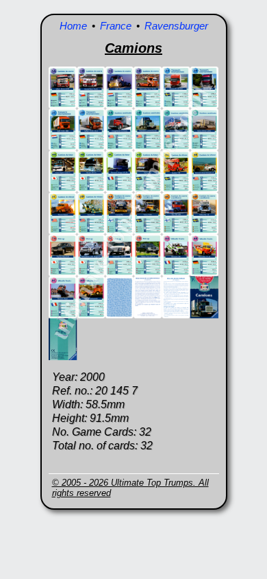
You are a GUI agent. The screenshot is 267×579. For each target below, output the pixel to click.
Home (73, 26)
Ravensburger (176, 26)
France (115, 26)
